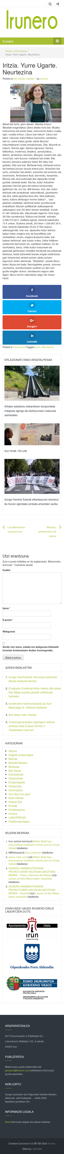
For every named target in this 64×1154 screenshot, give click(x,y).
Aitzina (13, 751)
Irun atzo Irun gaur (19, 794)
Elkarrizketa (16, 778)
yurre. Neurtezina (44, 347)
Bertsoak (14, 767)
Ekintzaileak (16, 774)
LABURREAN (17, 817)
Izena (6, 608)
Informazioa (20, 51)
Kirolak (13, 806)
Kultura (13, 814)
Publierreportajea (19, 821)
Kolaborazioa (17, 810)
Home (8, 51)
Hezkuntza (15, 786)
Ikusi (7, 1122)
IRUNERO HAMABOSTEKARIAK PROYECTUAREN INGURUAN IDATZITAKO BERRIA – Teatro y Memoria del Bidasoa (32, 872)
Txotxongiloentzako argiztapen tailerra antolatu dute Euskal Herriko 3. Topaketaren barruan (32, 726)
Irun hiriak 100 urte (15, 451)
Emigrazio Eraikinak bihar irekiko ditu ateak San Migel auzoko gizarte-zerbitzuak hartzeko (35, 692)
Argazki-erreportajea (21, 755)
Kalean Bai (15, 802)
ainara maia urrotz (18, 857)
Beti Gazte (15, 771)
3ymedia (37, 1148)
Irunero (8, 41)
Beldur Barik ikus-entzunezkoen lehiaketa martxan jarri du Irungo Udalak (34, 844)
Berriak (13, 759)
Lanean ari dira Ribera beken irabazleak (30, 878)
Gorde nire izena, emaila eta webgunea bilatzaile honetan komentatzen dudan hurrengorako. (31, 648)
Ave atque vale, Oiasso (23, 715)
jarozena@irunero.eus (17, 1070)
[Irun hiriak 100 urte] (32, 434)
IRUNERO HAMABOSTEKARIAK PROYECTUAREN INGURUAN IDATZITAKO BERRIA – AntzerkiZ (32, 890)
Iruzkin (6, 570)
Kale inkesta (16, 798)
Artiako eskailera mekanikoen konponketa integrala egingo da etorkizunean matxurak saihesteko (30, 410)
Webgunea (9, 631)
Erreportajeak (17, 782)
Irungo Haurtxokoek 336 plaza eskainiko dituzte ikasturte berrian (33, 679)
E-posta (8, 619)
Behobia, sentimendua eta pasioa (47, 531)
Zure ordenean (33, 852)
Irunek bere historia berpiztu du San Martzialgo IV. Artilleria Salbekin (30, 705)
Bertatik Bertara (18, 763)
